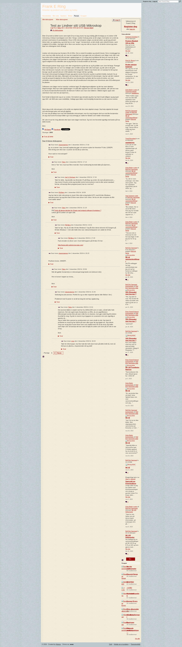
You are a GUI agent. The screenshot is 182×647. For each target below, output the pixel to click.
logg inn (132, 29)
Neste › (59, 353)
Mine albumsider (133, 609)
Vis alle (137, 638)
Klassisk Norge (132, 574)
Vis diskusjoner (57, 30)
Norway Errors (132, 601)
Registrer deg (147, 1)
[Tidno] (45, 29)
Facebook (57, 129)
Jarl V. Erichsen (70, 177)
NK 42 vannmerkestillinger (131, 116)
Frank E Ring (54, 6)
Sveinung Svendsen (131, 37)
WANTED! (130, 582)
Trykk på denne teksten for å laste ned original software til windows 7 (77, 210)
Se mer (127, 51)
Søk (180, 1)
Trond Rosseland (130, 138)
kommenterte (129, 286)
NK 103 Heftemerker (130, 511)
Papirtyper (130, 622)
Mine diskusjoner (62, 19)
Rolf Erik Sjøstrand (131, 111)
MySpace (47, 129)
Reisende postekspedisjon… (133, 630)
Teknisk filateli (88, 28)
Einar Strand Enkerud (132, 311)
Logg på (154, 1)
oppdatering (135, 93)
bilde (136, 288)
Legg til (117, 20)
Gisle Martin (129, 90)
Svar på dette (47, 136)
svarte (135, 90)
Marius (58, 644)
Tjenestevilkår (135, 644)
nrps (72, 341)
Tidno (59, 28)
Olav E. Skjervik (130, 479)
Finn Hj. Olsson (130, 60)
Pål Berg (61, 192)
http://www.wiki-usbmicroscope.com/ (70, 245)
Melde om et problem (121, 644)
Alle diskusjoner (47, 19)
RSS (43, 357)
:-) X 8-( (129, 588)
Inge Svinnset (129, 196)
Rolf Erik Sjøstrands (131, 113)
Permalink (50, 145)
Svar (50, 157)
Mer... (130, 559)
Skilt (110, 644)
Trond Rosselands (130, 91)
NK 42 (127, 391)
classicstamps (63, 145)
